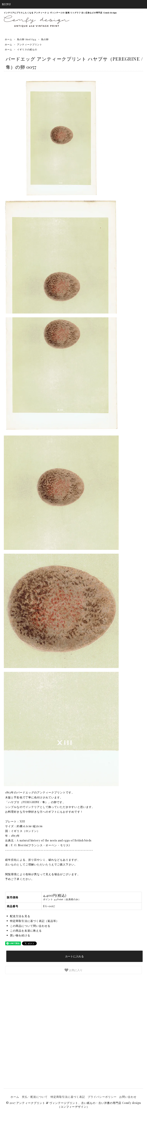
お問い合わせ (127, 1097)
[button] (73, 4)
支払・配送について (35, 1097)
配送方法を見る (20, 916)
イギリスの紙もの (27, 49)
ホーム (8, 39)
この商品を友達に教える (26, 930)
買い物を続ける (20, 935)
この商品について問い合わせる (30, 926)
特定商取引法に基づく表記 (68, 1097)
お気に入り (75, 970)
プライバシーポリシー (102, 1097)
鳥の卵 (45, 39)
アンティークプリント (29, 44)
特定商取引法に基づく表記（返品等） (34, 921)
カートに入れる (74, 956)
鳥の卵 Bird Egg (26, 39)
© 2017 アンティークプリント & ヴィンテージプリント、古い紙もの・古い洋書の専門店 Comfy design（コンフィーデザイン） (73, 1104)
